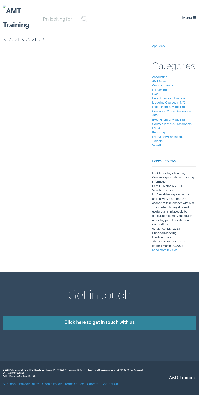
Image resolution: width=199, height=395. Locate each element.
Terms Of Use (74, 384)
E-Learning (159, 90)
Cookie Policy (52, 384)
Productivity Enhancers (167, 137)
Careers (92, 384)
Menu (187, 18)
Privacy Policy (29, 384)
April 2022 (159, 46)
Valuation (158, 146)
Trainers (157, 141)
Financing (158, 133)
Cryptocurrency (162, 86)
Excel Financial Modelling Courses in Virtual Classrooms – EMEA (173, 124)
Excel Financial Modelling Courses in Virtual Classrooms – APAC (173, 111)
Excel (155, 94)
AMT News (159, 81)
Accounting (159, 77)
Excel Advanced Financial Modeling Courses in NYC (169, 101)
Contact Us (110, 384)
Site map (9, 384)
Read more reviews (164, 250)
